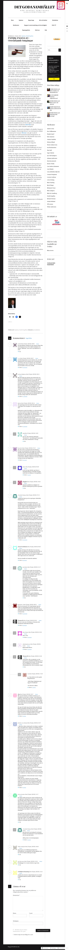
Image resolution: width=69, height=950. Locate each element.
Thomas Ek (20, 620)
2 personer (29, 637)
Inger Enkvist (50, 153)
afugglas (25, 481)
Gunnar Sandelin (51, 139)
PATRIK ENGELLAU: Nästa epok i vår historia (55, 102)
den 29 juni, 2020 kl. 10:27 (27, 694)
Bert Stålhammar (51, 131)
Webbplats (15, 921)
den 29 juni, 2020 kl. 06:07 (27, 358)
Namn (14, 913)
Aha (19, 694)
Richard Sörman (51, 198)
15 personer (25, 426)
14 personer (25, 367)
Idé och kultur (43, 20)
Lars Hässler (50, 169)
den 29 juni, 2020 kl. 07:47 (29, 448)
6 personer (25, 625)
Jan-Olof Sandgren (52, 155)
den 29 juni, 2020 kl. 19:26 (33, 481)
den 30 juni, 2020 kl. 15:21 (36, 871)
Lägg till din (29, 338)
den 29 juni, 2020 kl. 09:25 (30, 620)
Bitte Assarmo (50, 136)
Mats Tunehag (50, 182)
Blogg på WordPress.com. (14, 946)
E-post (30, 913)
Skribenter (16, 25)
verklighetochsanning (23, 871)
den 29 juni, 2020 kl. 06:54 (28, 403)
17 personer (25, 396)
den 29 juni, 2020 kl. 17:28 (36, 673)
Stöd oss (37, 30)
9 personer (25, 460)
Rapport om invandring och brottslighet (35, 25)
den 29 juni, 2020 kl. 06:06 (28, 343)
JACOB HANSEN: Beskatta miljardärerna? (54, 96)
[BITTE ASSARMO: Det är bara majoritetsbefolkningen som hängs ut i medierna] (67, 31)
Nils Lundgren (51, 190)
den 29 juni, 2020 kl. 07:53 (33, 495)
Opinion (21, 20)
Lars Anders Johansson (53, 166)
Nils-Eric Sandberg (52, 193)
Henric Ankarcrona (52, 144)
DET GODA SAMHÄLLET (34, 6)
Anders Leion (50, 128)
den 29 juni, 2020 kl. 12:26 (35, 656)
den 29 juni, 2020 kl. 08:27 (34, 546)
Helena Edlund (51, 142)
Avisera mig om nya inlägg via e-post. (23, 934)
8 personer (25, 560)
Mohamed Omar (51, 188)
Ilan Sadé (49, 150)
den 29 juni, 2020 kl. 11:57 (34, 567)
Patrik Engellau (29, 36)
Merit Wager (50, 185)
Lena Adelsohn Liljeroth (53, 171)
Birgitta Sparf (50, 134)
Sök (46, 30)
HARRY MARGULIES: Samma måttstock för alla (55, 108)
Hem (12, 20)
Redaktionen (11, 36)
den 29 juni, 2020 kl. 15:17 (31, 794)
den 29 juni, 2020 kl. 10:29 (31, 433)
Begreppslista (26, 30)
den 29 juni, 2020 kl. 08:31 (30, 604)
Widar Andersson (51, 206)
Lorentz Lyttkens (51, 177)
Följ (54, 78)
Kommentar (16, 895)
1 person (29, 474)
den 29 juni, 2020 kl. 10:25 (35, 632)
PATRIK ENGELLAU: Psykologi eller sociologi (55, 114)
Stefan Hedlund (51, 201)
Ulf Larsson (50, 204)
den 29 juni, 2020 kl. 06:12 (32, 374)
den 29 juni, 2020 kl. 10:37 (34, 723)
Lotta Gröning (50, 180)
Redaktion (55, 20)
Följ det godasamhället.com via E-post (54, 60)
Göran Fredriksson (22, 546)
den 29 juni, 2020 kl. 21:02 (31, 861)
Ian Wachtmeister (51, 147)
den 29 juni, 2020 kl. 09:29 (32, 466)
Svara (37, 343)
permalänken (36, 330)
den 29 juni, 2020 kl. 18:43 (32, 846)
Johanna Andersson (52, 158)
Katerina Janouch (51, 161)
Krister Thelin (50, 163)
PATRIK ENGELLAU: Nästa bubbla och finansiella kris (55, 91)
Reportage (31, 20)
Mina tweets (50, 250)
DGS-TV (54, 25)
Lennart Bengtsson (52, 174)
